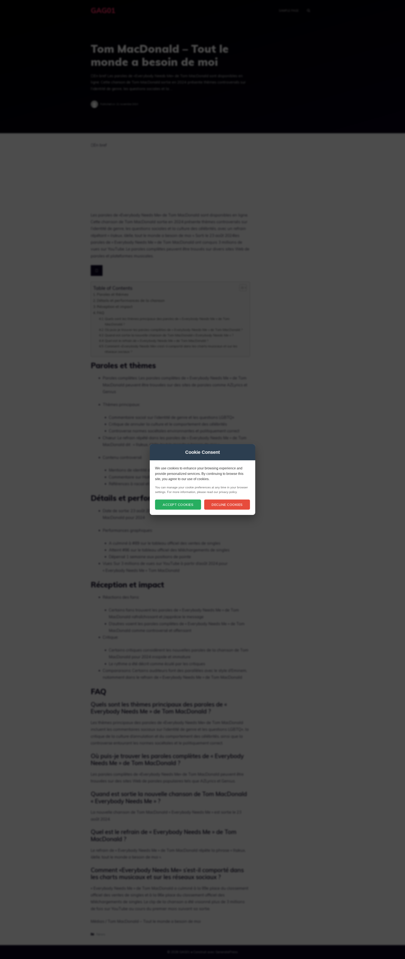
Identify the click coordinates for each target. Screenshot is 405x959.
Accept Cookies (178, 504)
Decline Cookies (227, 504)
